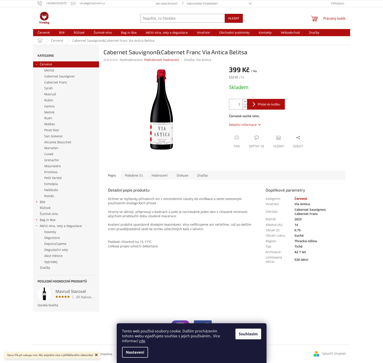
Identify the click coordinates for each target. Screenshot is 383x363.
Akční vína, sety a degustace (61, 226)
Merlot (49, 70)
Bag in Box (47, 220)
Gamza (49, 106)
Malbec (49, 124)
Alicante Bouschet (57, 142)
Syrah (48, 88)
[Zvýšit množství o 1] (245, 101)
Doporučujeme (55, 244)
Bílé (42, 202)
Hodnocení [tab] (160, 175)
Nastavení (135, 352)
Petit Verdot (53, 178)
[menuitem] (43, 32)
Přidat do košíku (269, 104)
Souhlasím (248, 334)
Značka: (197, 60)
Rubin (48, 100)
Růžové (45, 208)
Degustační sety (56, 250)
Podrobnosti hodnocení (161, 60)
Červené (46, 64)
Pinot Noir (51, 130)
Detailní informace (243, 125)
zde (142, 340)
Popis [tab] (112, 175)
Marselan (51, 148)
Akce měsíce (53, 256)
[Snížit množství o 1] (245, 106)
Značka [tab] (202, 175)
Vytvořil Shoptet (334, 353)
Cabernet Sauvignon (59, 76)
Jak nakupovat (167, 4)
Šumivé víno (49, 214)
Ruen (48, 118)
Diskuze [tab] (182, 175)
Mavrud (50, 94)
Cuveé (48, 154)
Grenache (51, 160)
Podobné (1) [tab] (134, 175)
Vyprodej (50, 262)
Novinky (50, 232)
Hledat (233, 18)
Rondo (49, 196)
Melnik (49, 112)
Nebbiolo (51, 190)
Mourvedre (52, 166)
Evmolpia (51, 184)
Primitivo (50, 172)
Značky (45, 267)
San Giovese (53, 136)
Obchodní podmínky (202, 4)
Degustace (52, 238)
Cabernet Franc (55, 82)
